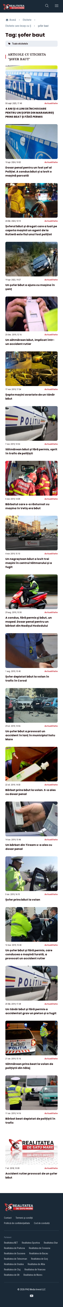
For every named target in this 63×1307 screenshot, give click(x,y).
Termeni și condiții (24, 1217)
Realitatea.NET (11, 1242)
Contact (8, 1217)
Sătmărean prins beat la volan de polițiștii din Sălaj (29, 1066)
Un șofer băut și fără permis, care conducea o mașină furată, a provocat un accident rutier (28, 954)
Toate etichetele (20, 43)
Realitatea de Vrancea (35, 1269)
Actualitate (51, 103)
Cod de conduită (42, 1223)
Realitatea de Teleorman (15, 1258)
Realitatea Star (51, 1242)
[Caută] (47, 6)
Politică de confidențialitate (17, 1223)
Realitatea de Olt (11, 1275)
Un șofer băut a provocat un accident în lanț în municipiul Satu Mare (30, 735)
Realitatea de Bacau (38, 1253)
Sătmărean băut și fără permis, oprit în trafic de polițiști (31, 451)
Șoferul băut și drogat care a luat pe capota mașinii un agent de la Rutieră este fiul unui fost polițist (31, 230)
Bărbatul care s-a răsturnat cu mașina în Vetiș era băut (27, 506)
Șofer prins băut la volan (22, 900)
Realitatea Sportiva (31, 1242)
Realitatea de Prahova (14, 1248)
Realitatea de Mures (33, 1275)
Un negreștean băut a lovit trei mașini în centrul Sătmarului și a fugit (28, 563)
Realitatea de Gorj (39, 1258)
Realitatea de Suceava (14, 1253)
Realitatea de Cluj (12, 1269)
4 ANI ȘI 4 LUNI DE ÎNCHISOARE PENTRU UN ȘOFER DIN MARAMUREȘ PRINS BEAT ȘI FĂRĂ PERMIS (29, 113)
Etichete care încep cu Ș (18, 25)
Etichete (27, 19)
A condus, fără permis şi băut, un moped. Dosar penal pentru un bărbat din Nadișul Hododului (28, 622)
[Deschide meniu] (56, 6)
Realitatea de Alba (36, 1264)
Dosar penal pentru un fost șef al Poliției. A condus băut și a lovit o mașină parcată (28, 172)
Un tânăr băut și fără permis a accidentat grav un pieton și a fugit (30, 1011)
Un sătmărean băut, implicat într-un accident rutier (29, 342)
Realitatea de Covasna (39, 1248)
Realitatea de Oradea (14, 1264)
